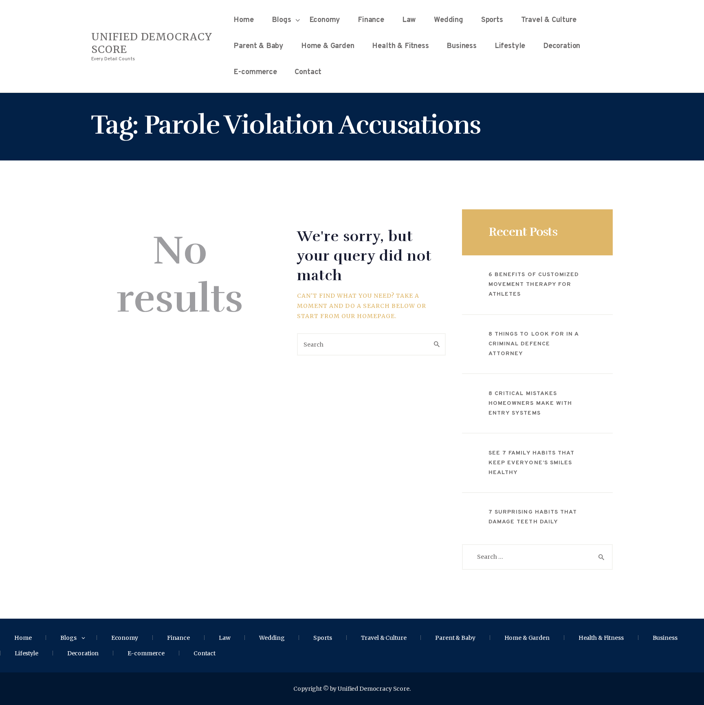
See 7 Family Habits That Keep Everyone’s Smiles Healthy (531, 463)
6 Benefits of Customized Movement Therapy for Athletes (533, 284)
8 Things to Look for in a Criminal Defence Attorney (533, 344)
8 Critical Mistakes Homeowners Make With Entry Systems (530, 403)
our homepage (368, 316)
